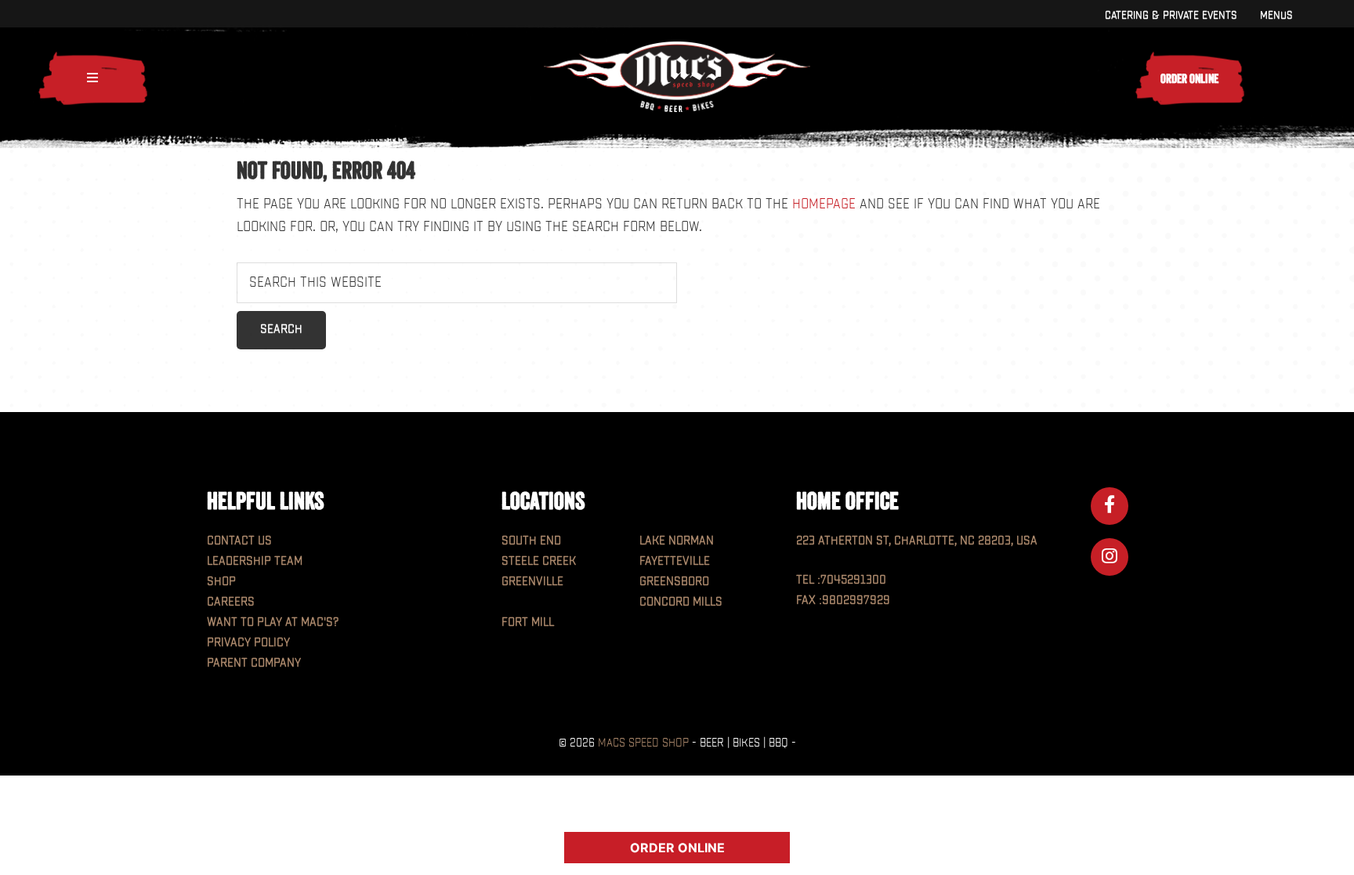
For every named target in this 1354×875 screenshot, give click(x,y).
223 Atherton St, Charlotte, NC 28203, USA (916, 540)
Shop (221, 581)
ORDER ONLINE (677, 847)
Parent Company (254, 663)
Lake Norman (676, 540)
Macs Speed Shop (643, 743)
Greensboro (674, 581)
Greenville (532, 581)
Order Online (1189, 78)
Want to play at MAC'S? (272, 622)
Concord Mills (680, 602)
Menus (1276, 15)
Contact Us (239, 540)
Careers (231, 602)
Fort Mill (527, 622)
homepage (824, 204)
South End (531, 540)
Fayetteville (674, 561)
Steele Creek (538, 561)
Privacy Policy (248, 642)
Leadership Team (254, 561)
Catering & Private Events (1170, 15)
